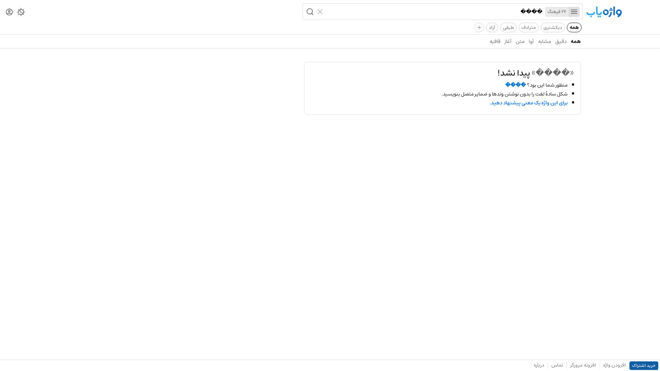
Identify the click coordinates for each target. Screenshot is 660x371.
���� (515, 85)
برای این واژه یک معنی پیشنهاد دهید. (529, 103)
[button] (309, 12)
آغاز (508, 41)
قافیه (495, 41)
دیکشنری (552, 27)
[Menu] (574, 12)
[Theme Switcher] (21, 13)
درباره (539, 365)
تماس (557, 365)
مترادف (528, 27)
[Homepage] (604, 13)
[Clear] (321, 12)
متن (520, 41)
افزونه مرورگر (583, 365)
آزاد (492, 27)
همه (574, 27)
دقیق (560, 41)
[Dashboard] (9, 12)
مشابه (544, 41)
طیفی (508, 27)
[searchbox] (434, 12)
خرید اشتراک (644, 366)
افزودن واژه (614, 365)
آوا (531, 41)
